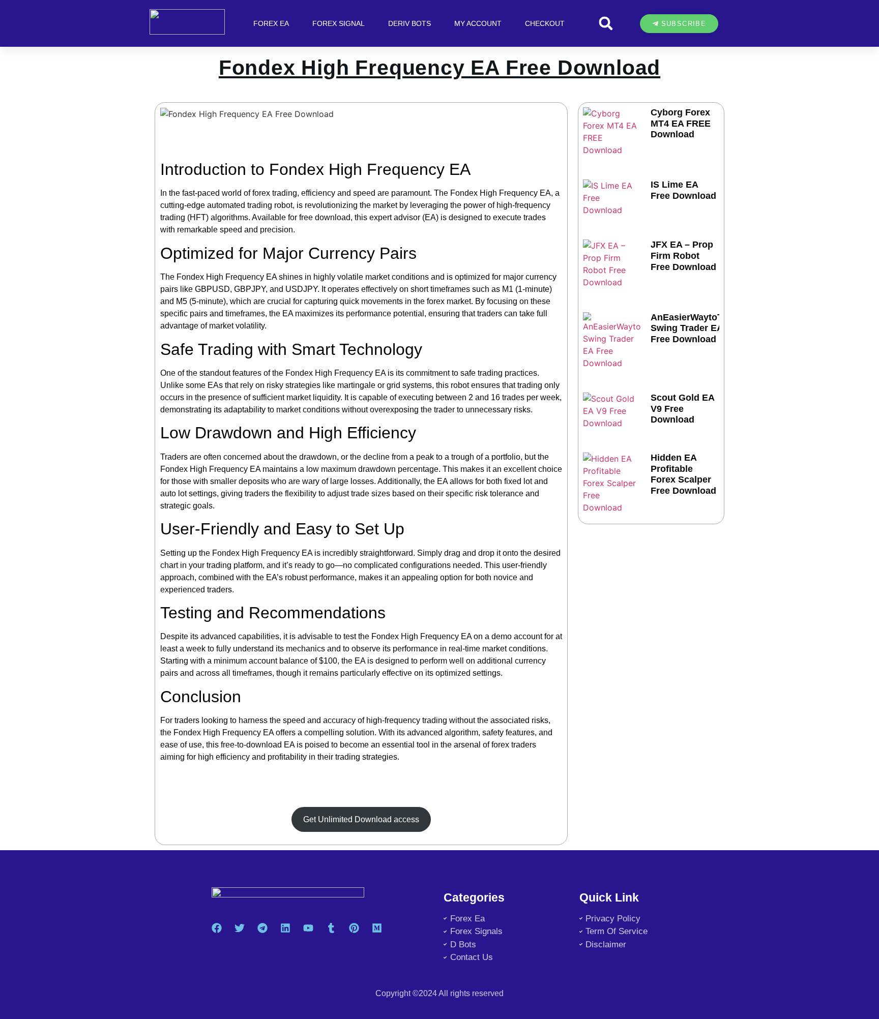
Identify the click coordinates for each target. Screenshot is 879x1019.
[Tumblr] (331, 928)
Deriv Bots (409, 23)
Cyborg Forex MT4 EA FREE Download (681, 123)
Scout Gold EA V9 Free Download (682, 409)
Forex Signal (338, 23)
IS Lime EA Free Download (683, 190)
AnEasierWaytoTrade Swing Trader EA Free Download (696, 328)
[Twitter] (239, 928)
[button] (606, 24)
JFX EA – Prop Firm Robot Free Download (683, 255)
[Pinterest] (354, 928)
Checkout (545, 23)
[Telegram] (262, 928)
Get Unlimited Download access (361, 819)
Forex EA (271, 23)
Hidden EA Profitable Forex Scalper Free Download (683, 474)
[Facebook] (217, 928)
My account (478, 23)
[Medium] (377, 928)
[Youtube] (308, 928)
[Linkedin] (285, 928)
